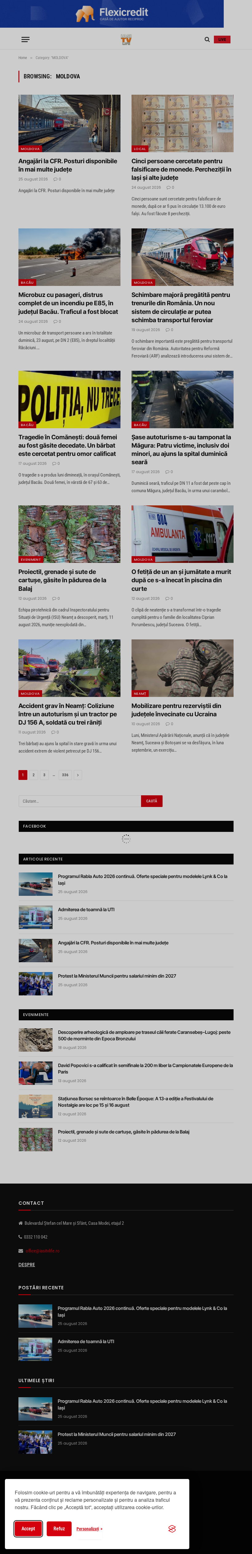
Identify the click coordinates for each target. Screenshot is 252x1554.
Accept (28, 1529)
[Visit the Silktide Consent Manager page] (172, 1528)
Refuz (59, 1529)
